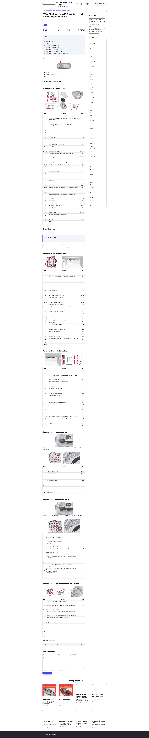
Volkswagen (93, 202)
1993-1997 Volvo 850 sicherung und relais (81, 720)
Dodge (91, 74)
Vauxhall (92, 200)
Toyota (91, 197)
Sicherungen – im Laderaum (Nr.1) (54, 49)
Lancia (91, 123)
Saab (91, 172)
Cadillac (92, 58)
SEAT (91, 179)
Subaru (92, 189)
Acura (91, 40)
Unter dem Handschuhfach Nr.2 (53, 47)
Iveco (91, 105)
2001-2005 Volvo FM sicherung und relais (48, 722)
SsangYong (92, 187)
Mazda (91, 133)
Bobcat (92, 53)
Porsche (92, 161)
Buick (91, 56)
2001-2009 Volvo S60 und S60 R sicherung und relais (66, 699)
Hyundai (92, 97)
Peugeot (92, 154)
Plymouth (92, 156)
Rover (91, 169)
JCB (91, 110)
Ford (91, 84)
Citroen (92, 66)
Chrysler (92, 64)
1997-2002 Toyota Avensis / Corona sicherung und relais (99, 721)
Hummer (92, 94)
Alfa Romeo (93, 43)
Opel (91, 151)
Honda (91, 92)
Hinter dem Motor (50, 43)
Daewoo (92, 71)
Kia (91, 115)
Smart (91, 184)
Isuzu (91, 102)
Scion (91, 177)
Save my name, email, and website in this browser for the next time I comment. (58, 670)
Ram (91, 164)
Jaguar (91, 107)
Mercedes (92, 136)
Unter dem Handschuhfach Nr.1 (53, 45)
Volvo (91, 205)
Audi (91, 48)
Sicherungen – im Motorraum (53, 41)
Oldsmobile (92, 148)
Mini (91, 141)
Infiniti (91, 100)
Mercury (92, 138)
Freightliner (93, 87)
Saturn (91, 174)
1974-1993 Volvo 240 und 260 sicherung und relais (66, 720)
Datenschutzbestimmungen (97, 3)
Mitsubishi (92, 143)
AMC (91, 46)
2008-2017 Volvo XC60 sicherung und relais (48, 698)
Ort (47, 39)
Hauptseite (44, 10)
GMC (91, 89)
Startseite (76, 3)
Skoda (91, 182)
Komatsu (92, 118)
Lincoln (91, 130)
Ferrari (91, 79)
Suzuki (91, 192)
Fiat (91, 82)
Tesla (91, 195)
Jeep (91, 112)
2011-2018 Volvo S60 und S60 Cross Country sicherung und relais (82, 696)
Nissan (91, 146)
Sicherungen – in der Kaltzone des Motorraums (57, 53)
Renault (92, 166)
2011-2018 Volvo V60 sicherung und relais (97, 695)
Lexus (91, 128)
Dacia (91, 69)
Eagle (91, 76)
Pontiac (92, 159)
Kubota (92, 120)
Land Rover (92, 125)
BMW (91, 51)
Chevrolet (92, 61)
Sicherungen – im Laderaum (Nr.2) (54, 51)
